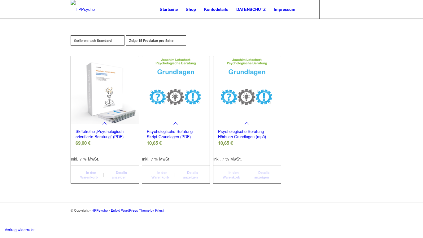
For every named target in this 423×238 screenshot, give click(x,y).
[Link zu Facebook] (347, 9)
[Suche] (305, 9)
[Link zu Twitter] (329, 9)
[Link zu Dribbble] (338, 9)
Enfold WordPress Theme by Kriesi (137, 210)
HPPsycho (100, 210)
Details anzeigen (119, 174)
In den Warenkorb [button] (89, 174)
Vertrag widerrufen (20, 229)
